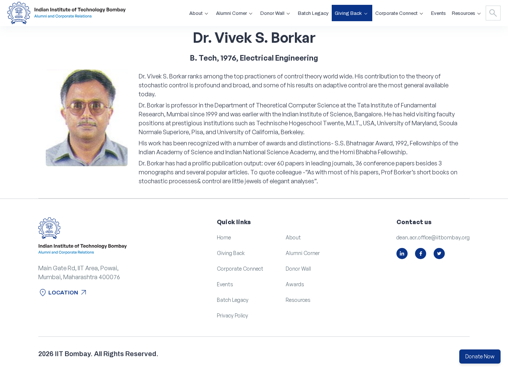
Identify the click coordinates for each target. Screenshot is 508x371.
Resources (298, 300)
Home (224, 237)
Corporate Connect (240, 268)
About (293, 237)
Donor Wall (298, 268)
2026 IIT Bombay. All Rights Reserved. (98, 354)
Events (438, 13)
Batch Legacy (313, 13)
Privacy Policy (232, 315)
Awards (295, 284)
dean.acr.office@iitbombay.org (433, 237)
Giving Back (231, 253)
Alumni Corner (303, 253)
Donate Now (480, 356)
